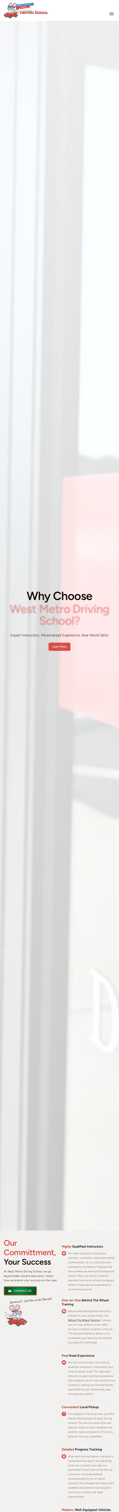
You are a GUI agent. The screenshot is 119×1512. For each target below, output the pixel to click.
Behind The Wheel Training (83, 1320)
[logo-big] (26, 4)
